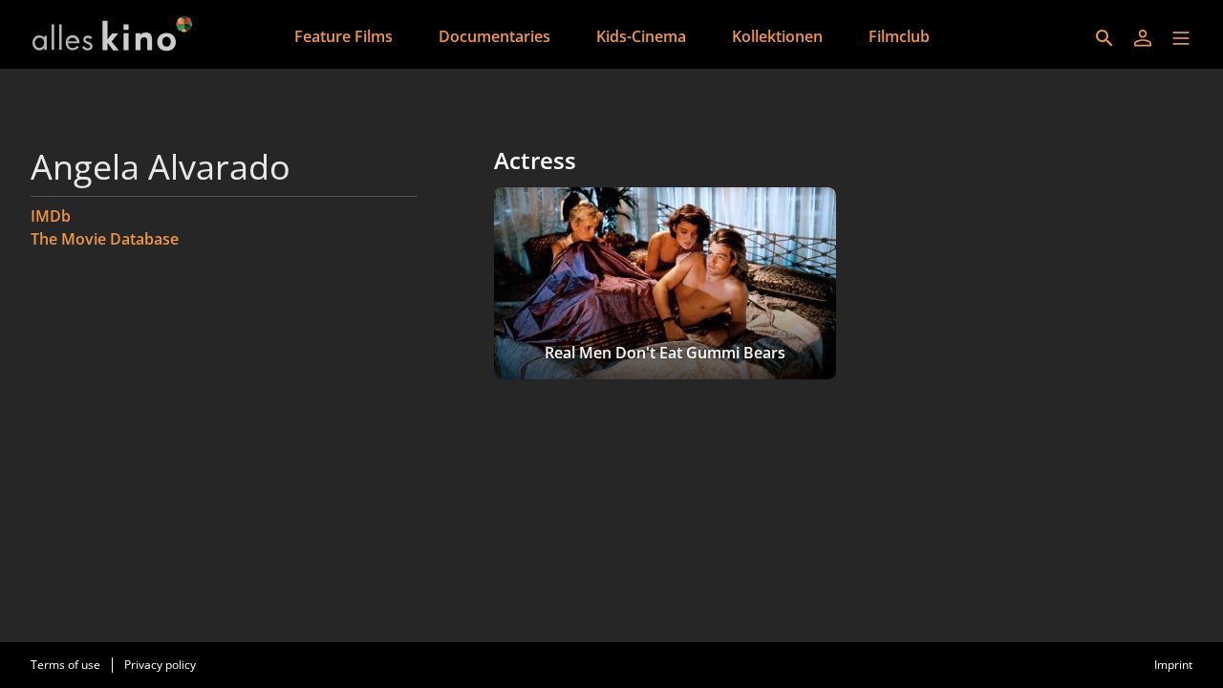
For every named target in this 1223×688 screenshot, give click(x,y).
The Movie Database (105, 238)
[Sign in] (1143, 38)
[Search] (1104, 38)
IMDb (51, 215)
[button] (1181, 38)
